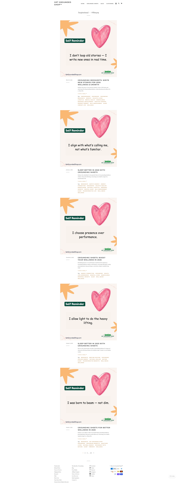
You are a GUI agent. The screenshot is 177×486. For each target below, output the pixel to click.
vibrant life (82, 105)
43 (91, 453)
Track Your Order (58, 480)
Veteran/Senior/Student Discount (61, 482)
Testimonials (57, 466)
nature (104, 359)
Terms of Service (58, 470)
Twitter (92, 468)
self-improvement (96, 103)
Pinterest (93, 470)
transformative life (89, 190)
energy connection (87, 273)
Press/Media (74, 470)
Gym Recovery (75, 476)
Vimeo (92, 476)
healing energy (83, 359)
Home (82, 3)
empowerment (86, 96)
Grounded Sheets (92, 3)
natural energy (88, 445)
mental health (90, 99)
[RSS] (98, 12)
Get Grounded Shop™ (62, 3)
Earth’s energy (94, 184)
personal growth (84, 276)
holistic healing (101, 185)
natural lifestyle (93, 187)
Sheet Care (56, 478)
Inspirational (83, 13)
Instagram (93, 472)
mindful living (95, 275)
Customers (110, 3)
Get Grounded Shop (96, 441)
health (106, 273)
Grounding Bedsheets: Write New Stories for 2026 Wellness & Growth (93, 82)
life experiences (83, 275)
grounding (95, 96)
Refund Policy (57, 468)
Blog (102, 3)
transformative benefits (91, 360)
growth (88, 98)
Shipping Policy (57, 472)
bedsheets (84, 184)
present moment (83, 103)
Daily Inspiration (75, 478)
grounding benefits (93, 443)
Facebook (93, 466)
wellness (90, 105)
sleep (105, 103)
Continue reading (82, 93)
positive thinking (100, 101)
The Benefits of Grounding (77, 466)
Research (56, 474)
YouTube (93, 474)
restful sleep (89, 189)
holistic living (97, 98)
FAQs (55, 476)
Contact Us (74, 480)
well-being (101, 190)
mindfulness (100, 99)
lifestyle (81, 99)
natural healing (95, 359)
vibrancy (92, 446)
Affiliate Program (75, 472)
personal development (85, 101)
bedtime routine (94, 357)
